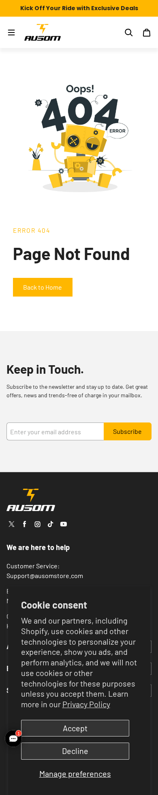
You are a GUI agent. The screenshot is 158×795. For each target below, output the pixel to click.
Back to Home (42, 287)
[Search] (129, 32)
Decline (75, 751)
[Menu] (11, 32)
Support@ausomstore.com (44, 575)
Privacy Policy (86, 704)
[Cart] (147, 32)
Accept (75, 728)
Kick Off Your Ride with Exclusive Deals (79, 8)
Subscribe (127, 431)
